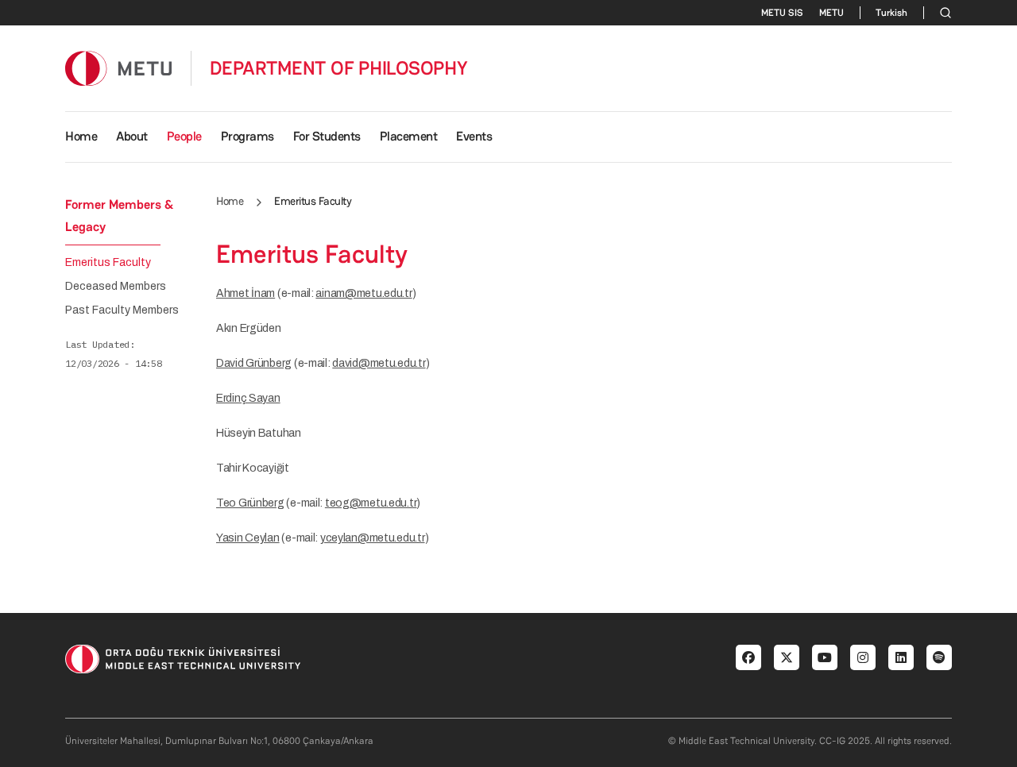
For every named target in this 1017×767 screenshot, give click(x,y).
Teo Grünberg (250, 503)
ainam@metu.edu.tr (363, 293)
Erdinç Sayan (248, 398)
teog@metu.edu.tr (371, 503)
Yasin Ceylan (248, 538)
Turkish (891, 12)
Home (81, 136)
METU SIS (782, 12)
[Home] (118, 68)
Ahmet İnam (245, 293)
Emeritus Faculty (108, 262)
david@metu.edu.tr (378, 363)
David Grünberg (254, 363)
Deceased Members (115, 286)
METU (831, 12)
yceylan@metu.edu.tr (372, 538)
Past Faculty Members (122, 310)
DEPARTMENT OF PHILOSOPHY (339, 68)
